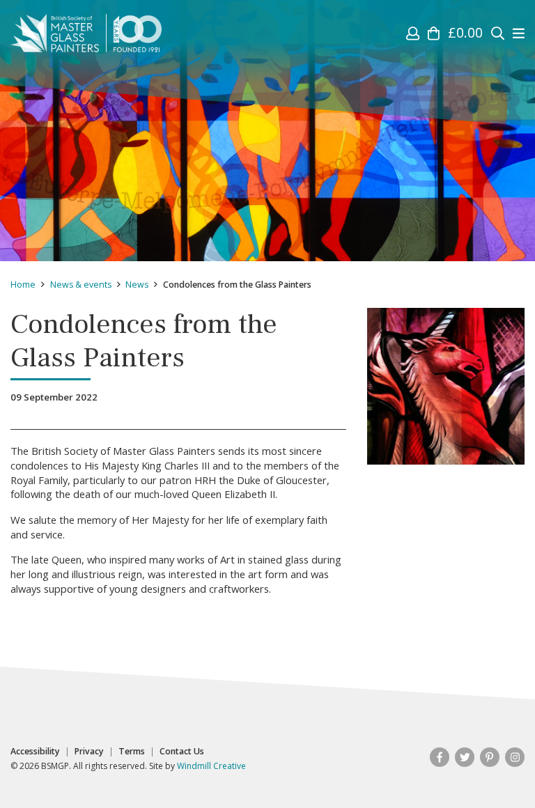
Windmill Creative (211, 766)
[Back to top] (496, 769)
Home (23, 284)
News (136, 284)
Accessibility (35, 751)
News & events (80, 284)
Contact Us (182, 751)
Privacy (89, 751)
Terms (131, 751)
